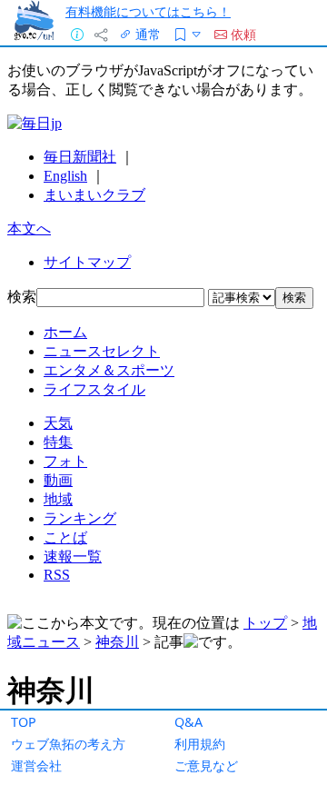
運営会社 (36, 765)
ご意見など (206, 765)
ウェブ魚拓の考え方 (68, 743)
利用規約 (199, 743)
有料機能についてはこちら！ (148, 11)
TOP (23, 721)
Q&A (188, 721)
